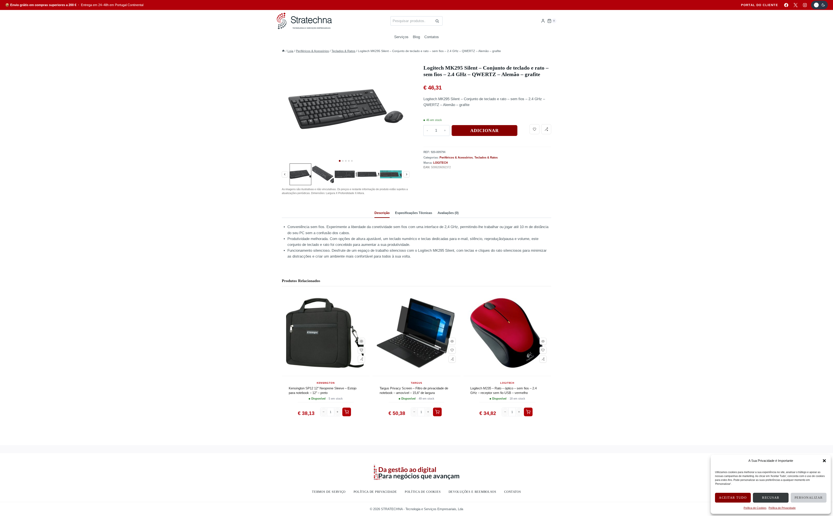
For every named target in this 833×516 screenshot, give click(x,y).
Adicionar (484, 130)
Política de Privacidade (782, 507)
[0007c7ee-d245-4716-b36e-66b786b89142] (346, 109)
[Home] (283, 51)
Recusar (770, 497)
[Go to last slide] (288, 112)
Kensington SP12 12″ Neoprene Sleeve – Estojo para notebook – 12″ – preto (322, 390)
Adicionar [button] (346, 412)
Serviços (401, 37)
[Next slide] (403, 112)
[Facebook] (786, 5)
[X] (796, 5)
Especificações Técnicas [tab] (413, 213)
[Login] (543, 20)
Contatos (431, 37)
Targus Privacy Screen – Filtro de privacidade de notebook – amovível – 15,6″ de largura (414, 390)
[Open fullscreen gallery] (405, 158)
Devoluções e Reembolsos (472, 491)
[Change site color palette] (819, 5)
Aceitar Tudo (733, 497)
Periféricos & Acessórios (456, 157)
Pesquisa (438, 21)
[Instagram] (805, 5)
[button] (824, 461)
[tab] (340, 161)
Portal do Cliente (759, 5)
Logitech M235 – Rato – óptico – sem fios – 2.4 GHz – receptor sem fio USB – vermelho (503, 390)
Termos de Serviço (329, 491)
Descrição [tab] (382, 213)
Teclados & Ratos (486, 157)
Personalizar (809, 497)
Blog (416, 37)
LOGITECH (440, 162)
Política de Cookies (755, 507)
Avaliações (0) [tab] (448, 213)
